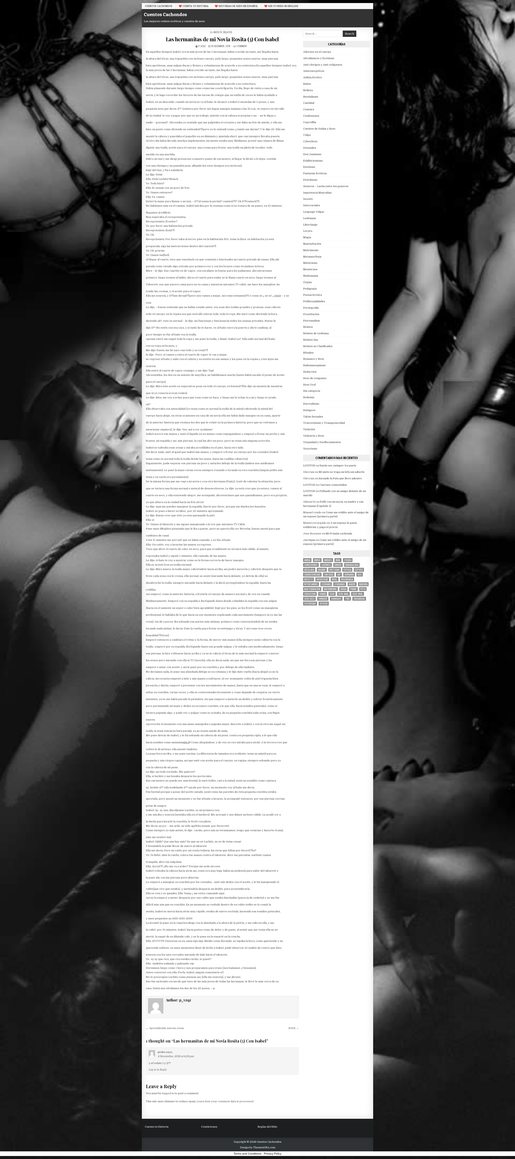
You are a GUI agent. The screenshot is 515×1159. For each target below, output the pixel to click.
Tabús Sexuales (313, 416)
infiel (334, 579)
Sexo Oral (309, 384)
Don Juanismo (312, 154)
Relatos (227, 32)
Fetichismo (310, 179)
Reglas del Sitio (267, 1126)
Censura (308, 109)
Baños (307, 83)
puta (363, 589)
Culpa (307, 134)
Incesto (217, 32)
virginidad (359, 599)
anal (338, 560)
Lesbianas (309, 218)
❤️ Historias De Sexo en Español (236, 6)
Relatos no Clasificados (318, 346)
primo (353, 589)
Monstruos (310, 269)
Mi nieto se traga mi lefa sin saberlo (342, 471)
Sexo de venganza (314, 378)
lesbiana (326, 584)
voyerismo (310, 603)
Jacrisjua (309, 539)
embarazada (351, 565)
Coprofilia (309, 122)
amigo (317, 560)
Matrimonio (310, 250)
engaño (322, 570)
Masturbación (312, 243)
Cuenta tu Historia (156, 1126)
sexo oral (357, 594)
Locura (307, 230)
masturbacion (312, 589)
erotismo (334, 570)
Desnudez (309, 147)
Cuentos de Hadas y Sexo (319, 128)
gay (339, 574)
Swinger (322, 599)
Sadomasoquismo (314, 365)
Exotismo (309, 166)
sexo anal (343, 594)
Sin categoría (311, 390)
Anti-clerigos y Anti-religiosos (322, 64)
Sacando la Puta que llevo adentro (340, 478)
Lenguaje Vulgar (313, 211)
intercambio (311, 584)
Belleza (308, 90)
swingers (336, 599)
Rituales (308, 352)
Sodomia (308, 397)
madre (352, 584)
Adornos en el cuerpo (317, 51)
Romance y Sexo (313, 358)
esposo (359, 570)
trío (347, 599)
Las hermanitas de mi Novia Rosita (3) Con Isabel (222, 39)
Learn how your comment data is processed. (225, 1101)
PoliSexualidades (314, 301)
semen (322, 594)
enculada (309, 570)
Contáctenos (209, 1126)
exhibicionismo (312, 574)
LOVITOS (309, 465)
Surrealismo (311, 403)
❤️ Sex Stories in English (281, 6)
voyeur (324, 603)
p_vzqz (202, 46)
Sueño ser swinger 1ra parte (337, 465)
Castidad (308, 102)
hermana (349, 574)
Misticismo (310, 262)
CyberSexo (310, 141)
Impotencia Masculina (317, 192)
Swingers (309, 410)
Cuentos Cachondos (158, 6)
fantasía (328, 574)
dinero (338, 565)
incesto (308, 579)
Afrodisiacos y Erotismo (318, 58)
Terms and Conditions (247, 1153)
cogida (347, 560)
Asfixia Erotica (312, 77)
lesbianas (339, 584)
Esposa (347, 570)
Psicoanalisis (311, 320)
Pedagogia (310, 288)
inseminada (347, 579)
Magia (307, 237)
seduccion (310, 594)
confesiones (311, 565)
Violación (309, 429)
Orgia (343, 589)
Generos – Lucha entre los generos (325, 186)
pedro (162, 1052)
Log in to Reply (158, 1069)
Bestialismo (310, 96)
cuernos (326, 565)
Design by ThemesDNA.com (257, 1147)
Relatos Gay (310, 339)
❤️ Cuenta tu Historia (193, 6)
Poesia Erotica (312, 294)
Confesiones (311, 115)
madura (363, 584)
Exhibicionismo (313, 160)
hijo (359, 574)
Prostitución (311, 314)
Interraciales (311, 205)
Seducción (309, 371)
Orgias (307, 282)
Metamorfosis (312, 256)
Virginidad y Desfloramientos (322, 442)
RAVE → (293, 1028)
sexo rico (309, 599)
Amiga (307, 560)
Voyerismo (310, 448)
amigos (328, 560)
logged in (168, 1093)
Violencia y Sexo (313, 435)
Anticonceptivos (313, 70)
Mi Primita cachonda (339, 533)
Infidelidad (322, 579)
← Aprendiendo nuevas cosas (165, 1028)
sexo (332, 594)
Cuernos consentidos (333, 484)
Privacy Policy (272, 1153)
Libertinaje (310, 224)
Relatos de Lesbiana (316, 333)
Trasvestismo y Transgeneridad (324, 422)
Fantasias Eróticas (315, 173)
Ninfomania (310, 275)
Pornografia (311, 307)
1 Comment (241, 46)
